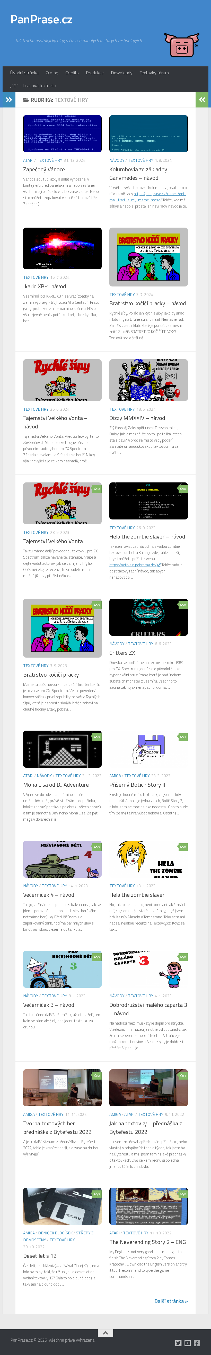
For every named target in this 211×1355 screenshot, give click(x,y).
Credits (72, 72)
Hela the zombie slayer (136, 894)
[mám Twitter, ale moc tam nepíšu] (178, 1343)
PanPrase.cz (41, 19)
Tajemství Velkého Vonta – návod (55, 422)
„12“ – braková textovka (33, 85)
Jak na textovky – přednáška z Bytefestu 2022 (145, 1127)
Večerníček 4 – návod (48, 894)
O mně (52, 72)
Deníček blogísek (55, 1233)
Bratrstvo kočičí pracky (51, 674)
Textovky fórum (154, 72)
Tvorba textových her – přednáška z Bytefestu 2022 (57, 1127)
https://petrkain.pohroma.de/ (132, 565)
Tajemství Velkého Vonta (53, 541)
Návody (117, 160)
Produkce (95, 72)
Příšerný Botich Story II (137, 784)
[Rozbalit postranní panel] (9, 99)
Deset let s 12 (39, 1255)
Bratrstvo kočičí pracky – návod (147, 303)
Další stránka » (171, 1301)
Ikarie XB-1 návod (44, 286)
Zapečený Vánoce (44, 169)
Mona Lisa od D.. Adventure (56, 784)
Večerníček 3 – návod (48, 1004)
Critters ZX (122, 652)
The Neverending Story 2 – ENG (147, 1241)
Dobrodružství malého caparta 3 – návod (148, 1009)
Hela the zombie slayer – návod (147, 536)
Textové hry (49, 160)
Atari (28, 160)
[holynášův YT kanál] (187, 1343)
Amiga (115, 776)
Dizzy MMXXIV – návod (137, 418)
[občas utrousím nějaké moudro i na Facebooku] (197, 1343)
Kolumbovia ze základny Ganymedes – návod (138, 173)
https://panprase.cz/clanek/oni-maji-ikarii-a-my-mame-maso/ (147, 197)
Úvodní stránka (24, 72)
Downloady (122, 72)
